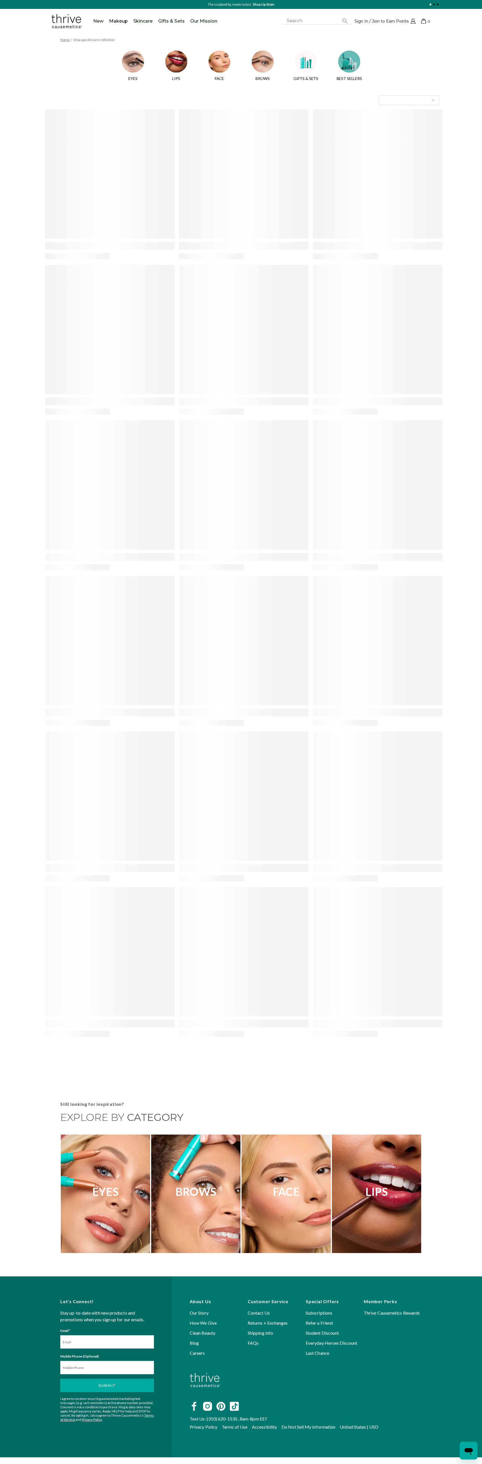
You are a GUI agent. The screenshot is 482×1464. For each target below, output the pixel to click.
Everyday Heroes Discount (331, 1343)
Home (65, 40)
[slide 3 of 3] (437, 4)
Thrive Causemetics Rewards (392, 1312)
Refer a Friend (319, 1322)
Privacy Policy (92, 1419)
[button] (385, 21)
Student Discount (322, 1332)
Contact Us (259, 1312)
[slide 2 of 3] (433, 4)
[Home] (205, 1393)
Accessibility (264, 1426)
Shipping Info (260, 1332)
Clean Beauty (202, 1332)
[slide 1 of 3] (430, 4)
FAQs (253, 1343)
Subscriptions (319, 1312)
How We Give (203, 1322)
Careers (197, 1353)
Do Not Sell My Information (308, 1426)
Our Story (199, 1312)
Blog (194, 1343)
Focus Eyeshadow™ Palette (253, 4)
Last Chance (317, 1353)
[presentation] (110, 174)
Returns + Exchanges (268, 1322)
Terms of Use (234, 1426)
